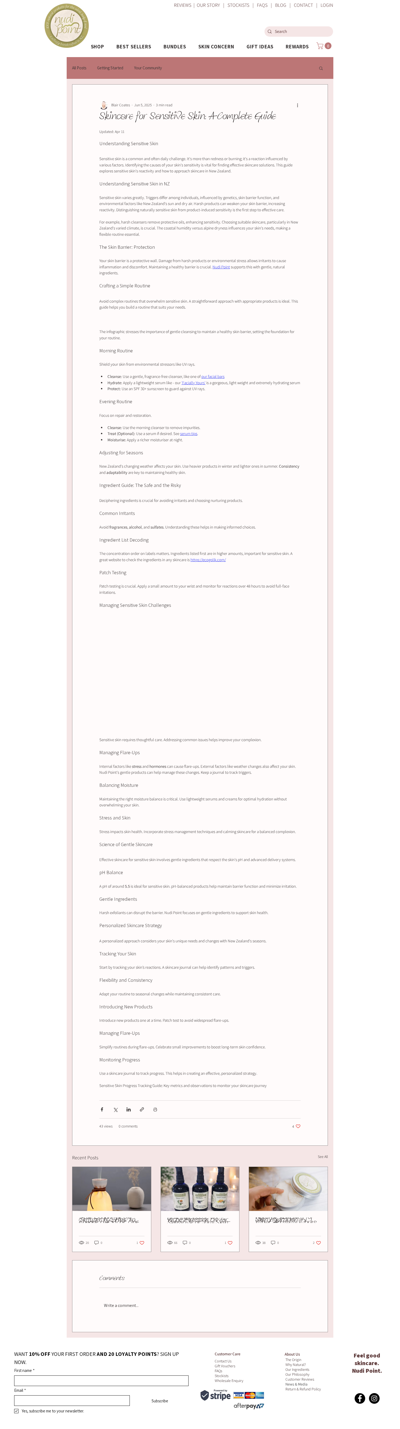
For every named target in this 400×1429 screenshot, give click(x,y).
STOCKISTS (238, 5)
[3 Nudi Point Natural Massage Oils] (200, 1189)
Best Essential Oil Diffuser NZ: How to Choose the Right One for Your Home (109, 1220)
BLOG (280, 5)
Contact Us (223, 1361)
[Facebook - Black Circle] (360, 1398)
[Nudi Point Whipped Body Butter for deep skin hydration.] (288, 1189)
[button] (97, 46)
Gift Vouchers (225, 1365)
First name (24, 1370)
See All (323, 1156)
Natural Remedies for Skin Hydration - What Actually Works (286, 1220)
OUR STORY (208, 5)
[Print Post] (155, 1109)
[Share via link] (141, 1109)
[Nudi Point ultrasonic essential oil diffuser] (111, 1189)
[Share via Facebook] (101, 1109)
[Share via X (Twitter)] (115, 1109)
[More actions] (297, 105)
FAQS (261, 5)
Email (20, 1390)
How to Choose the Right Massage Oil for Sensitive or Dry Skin (197, 1220)
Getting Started (110, 67)
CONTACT (305, 5)
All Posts (79, 67)
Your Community (148, 67)
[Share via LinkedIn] (128, 1109)
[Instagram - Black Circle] (374, 1398)
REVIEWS (183, 5)
